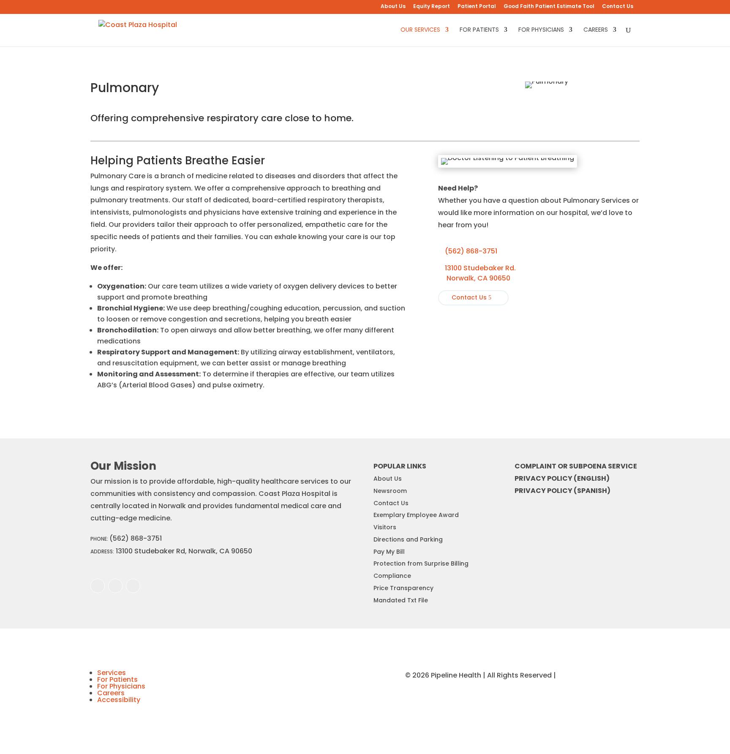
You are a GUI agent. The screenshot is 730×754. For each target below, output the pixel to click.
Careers (595, 30)
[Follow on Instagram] (115, 586)
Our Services (420, 30)
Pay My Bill (389, 551)
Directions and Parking (408, 539)
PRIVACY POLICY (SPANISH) (562, 490)
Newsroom (390, 491)
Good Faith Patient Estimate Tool (549, 7)
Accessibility (118, 700)
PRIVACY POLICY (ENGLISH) (562, 478)
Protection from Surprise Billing (421, 563)
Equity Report (431, 7)
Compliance (392, 576)
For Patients (479, 30)
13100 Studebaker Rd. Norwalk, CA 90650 (477, 273)
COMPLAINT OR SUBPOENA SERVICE (576, 466)
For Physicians (541, 30)
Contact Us (617, 7)
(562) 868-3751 (467, 251)
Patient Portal (477, 7)
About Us (393, 7)
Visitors (384, 527)
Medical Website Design (599, 675)
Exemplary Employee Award (416, 515)
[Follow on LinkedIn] (133, 586)
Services (111, 673)
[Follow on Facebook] (97, 586)
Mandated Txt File (400, 600)
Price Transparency (403, 588)
